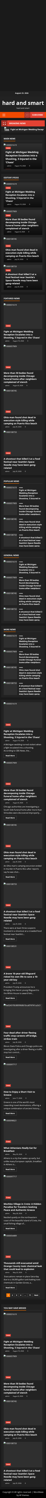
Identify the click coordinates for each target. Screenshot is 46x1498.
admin (9, 204)
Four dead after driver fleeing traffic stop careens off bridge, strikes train (23, 1016)
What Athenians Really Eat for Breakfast (23, 1132)
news (8, 148)
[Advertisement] (23, 23)
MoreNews (39, 1492)
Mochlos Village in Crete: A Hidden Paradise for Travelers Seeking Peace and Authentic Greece (23, 1188)
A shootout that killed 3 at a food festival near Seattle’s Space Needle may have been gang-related (22, 279)
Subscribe (37, 115)
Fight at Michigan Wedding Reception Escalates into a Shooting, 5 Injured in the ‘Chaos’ (22, 157)
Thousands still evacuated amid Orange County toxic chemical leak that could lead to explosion (23, 1247)
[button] (4, 115)
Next (36, 1295)
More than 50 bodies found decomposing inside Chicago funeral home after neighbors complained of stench (22, 224)
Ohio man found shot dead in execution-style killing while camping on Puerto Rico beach (22, 252)
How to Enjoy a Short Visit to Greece (23, 1076)
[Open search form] (21, 115)
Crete (8, 1142)
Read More (11, 756)
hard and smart (23, 102)
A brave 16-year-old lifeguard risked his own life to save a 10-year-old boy (23, 957)
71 (30, 1295)
